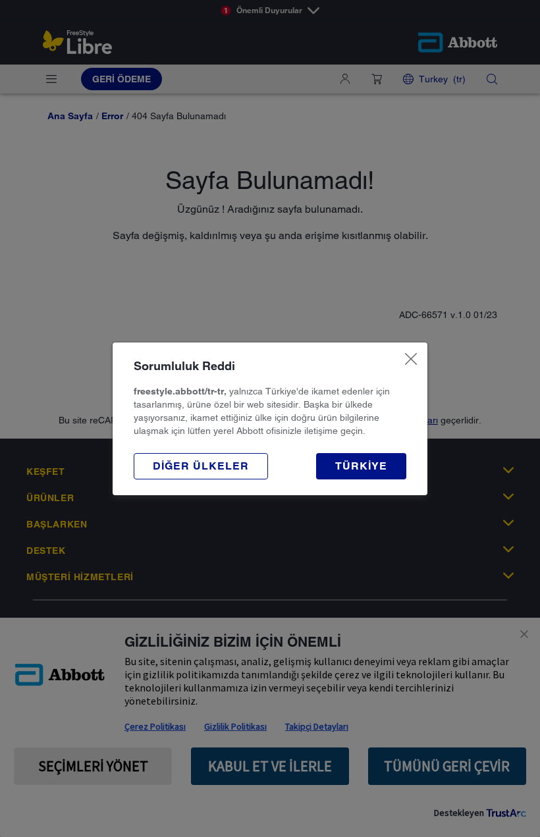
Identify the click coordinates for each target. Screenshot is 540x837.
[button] (201, 466)
